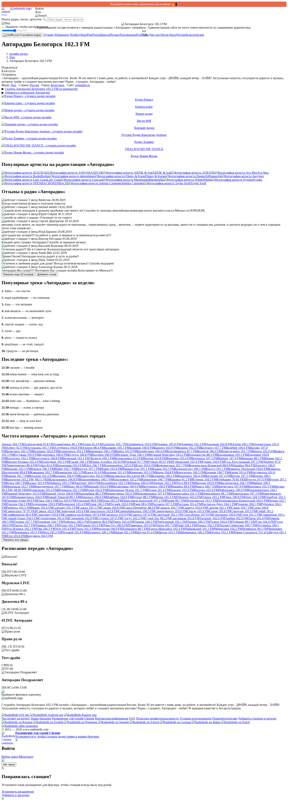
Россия (34, 85)
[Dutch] (235, 722)
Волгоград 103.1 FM (19, 458)
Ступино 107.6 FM (109, 518)
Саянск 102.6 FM (48, 511)
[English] (48, 722)
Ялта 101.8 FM (16, 536)
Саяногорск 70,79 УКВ (21, 511)
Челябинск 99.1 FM (255, 528)
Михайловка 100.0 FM (127, 486)
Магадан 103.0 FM (207, 483)
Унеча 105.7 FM (166, 525)
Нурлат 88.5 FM (143, 497)
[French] (145, 722)
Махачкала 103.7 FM (20, 486)
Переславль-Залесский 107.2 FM (144, 500)
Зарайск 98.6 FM (244, 465)
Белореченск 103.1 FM (74, 451)
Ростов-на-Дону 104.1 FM (219, 504)
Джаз (171, 34)
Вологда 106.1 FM (102, 458)
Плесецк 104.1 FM (18, 504)
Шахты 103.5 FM (169, 532)
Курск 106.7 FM (16, 483)
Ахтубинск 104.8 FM (68, 447)
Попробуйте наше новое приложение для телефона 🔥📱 (144, 4)
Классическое (195, 34)
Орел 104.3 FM (255, 497)
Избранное (61, 34)
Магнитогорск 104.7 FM (235, 483)
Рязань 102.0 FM (42, 507)
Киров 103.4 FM (240, 472)
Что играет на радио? (16, 718)
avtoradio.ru (82, 85)
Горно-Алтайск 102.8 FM (108, 461)
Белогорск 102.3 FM (19, 451)
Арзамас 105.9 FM (169, 444)
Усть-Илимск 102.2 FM (21, 528)
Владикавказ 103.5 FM (232, 454)
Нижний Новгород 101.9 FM (25, 493)
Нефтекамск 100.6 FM (233, 490)
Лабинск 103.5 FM (62, 483)
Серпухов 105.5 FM (244, 511)
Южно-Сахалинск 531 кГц (251, 532)
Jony (261, 176)
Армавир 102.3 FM (193, 444)
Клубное (81, 34)
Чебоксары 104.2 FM (228, 528)
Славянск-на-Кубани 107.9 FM (84, 514)
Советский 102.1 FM (169, 514)
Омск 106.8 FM (234, 497)
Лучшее (48, 34)
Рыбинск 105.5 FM (18, 507)
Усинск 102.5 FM (208, 525)
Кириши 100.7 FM (217, 472)
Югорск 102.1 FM (221, 532)
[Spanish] (114, 722)
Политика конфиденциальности (157, 718)
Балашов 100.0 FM (142, 447)
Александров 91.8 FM (39, 444)
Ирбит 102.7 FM (65, 469)
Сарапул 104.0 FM (195, 507)
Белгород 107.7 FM (213, 447)
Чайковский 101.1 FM (200, 528)
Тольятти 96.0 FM (101, 521)
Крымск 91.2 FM (181, 479)
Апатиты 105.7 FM (115, 444)
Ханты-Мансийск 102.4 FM (167, 528)
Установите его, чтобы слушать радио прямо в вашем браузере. (57, 734)
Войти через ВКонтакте (17, 756)
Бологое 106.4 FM (210, 451)
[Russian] (17, 722)
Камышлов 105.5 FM (71, 472)
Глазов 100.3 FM (80, 461)
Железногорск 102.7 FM (172, 465)
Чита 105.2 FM (52, 532)
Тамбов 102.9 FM (236, 518)
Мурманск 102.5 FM (71, 490)
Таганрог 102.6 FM (212, 518)
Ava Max (263, 172)
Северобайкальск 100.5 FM (137, 511)
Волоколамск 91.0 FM (129, 458)
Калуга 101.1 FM (217, 469)
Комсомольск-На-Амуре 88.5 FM (130, 476)
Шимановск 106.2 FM (195, 532)
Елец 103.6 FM (146, 465)
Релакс (115, 34)
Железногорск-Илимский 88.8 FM (210, 465)
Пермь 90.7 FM (176, 500)
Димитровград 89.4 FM (21, 465)
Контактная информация (111, 718)
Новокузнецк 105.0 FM (121, 493)
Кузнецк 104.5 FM (204, 479)
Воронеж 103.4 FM (179, 458)
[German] (176, 722)
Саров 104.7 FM (242, 507)
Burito (45, 176)
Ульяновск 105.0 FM (142, 525)
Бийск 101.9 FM (126, 451)
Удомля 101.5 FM (92, 525)
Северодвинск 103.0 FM (171, 511)
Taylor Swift (198, 183)
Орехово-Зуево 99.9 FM (22, 500)
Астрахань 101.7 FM (40, 447)
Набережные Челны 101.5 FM (127, 490)
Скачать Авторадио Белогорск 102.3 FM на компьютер (41, 89)
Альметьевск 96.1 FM (68, 444)
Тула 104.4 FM (265, 521)
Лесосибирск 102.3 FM (115, 483)
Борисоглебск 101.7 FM (237, 451)
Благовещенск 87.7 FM (182, 451)
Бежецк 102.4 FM (189, 447)
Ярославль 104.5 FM (39, 536)
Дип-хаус (155, 34)
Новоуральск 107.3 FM (247, 493)
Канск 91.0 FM (95, 472)
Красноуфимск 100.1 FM (96, 479)
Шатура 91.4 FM (147, 532)
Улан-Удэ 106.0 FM (116, 525)
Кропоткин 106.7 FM (156, 479)
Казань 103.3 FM (163, 469)
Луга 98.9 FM (186, 483)
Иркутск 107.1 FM (88, 469)
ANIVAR (97, 172)
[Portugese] (81, 722)
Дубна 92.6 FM (47, 465)
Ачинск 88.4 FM (93, 447)
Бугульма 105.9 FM (26, 454)
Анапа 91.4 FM (92, 444)
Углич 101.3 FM (70, 525)
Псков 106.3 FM (99, 504)
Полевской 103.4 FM (74, 504)
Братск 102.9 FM (264, 451)
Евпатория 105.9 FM (71, 465)
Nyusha (257, 179)
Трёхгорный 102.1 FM (172, 521)
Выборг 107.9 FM (230, 458)
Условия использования (195, 718)
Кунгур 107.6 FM (257, 479)
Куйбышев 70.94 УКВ (231, 479)
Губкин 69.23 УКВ (160, 461)
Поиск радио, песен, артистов (22, 19)
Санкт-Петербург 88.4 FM (141, 507)
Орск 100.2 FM (48, 500)
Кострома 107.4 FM (218, 476)
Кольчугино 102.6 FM (93, 476)
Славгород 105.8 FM (50, 514)
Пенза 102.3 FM (111, 500)
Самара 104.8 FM (112, 507)
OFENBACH (59, 183)
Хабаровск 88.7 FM (136, 528)
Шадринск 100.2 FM (100, 532)
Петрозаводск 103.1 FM (201, 500)
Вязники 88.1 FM (253, 458)
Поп (72, 34)
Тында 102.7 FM (25, 525)
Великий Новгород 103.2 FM (168, 454)
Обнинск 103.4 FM (189, 497)
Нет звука (9, 764)
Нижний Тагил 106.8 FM (61, 493)
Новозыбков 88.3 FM (92, 493)
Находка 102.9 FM (206, 490)
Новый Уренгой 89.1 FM (63, 497)
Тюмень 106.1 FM (47, 525)
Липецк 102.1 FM (165, 483)
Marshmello (156, 179)
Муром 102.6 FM (96, 490)
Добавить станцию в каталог (257, 718)
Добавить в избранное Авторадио (27, 92)
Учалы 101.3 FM (85, 528)
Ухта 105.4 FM (64, 528)
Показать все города (15, 539)
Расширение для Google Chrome (73, 718)
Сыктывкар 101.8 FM (185, 518)
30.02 (43, 172)
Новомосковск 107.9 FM (153, 493)
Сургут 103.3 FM (133, 518)
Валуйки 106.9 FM (104, 454)
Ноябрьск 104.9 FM (119, 497)
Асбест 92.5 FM (16, 447)
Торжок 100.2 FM (145, 521)
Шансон (105, 34)
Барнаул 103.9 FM (166, 447)
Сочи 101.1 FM (251, 514)
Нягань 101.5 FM (165, 497)
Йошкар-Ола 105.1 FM (137, 469)
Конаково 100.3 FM (165, 476)
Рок (89, 34)
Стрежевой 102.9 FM (83, 518)
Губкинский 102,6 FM (187, 461)
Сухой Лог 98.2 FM (158, 518)
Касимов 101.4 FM (117, 472)
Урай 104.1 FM (187, 525)
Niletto (207, 179)
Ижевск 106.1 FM (42, 469)
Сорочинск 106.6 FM (227, 514)
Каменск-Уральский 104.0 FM (248, 469)
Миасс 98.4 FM (77, 486)
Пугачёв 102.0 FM (122, 504)
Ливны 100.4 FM (141, 483)
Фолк (164, 34)
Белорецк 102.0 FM (46, 451)
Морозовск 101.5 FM (260, 486)
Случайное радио (30, 34)
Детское (180, 34)
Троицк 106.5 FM (198, 521)
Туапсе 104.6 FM (221, 521)
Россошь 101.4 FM (189, 504)
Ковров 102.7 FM (17, 476)
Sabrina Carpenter (132, 183)
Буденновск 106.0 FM (53, 454)
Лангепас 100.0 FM (87, 483)
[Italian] (206, 722)
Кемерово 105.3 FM (143, 472)
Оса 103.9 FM (67, 500)
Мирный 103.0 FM (99, 486)
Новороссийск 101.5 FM (186, 493)
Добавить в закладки (15, 795)
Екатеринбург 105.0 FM (120, 465)
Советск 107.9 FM (143, 514)
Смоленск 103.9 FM (118, 514)
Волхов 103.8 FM (155, 458)
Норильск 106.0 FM (93, 497)
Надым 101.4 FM (158, 490)
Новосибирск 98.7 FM (217, 493)
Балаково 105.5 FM (117, 447)
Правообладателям (224, 718)
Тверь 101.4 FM (258, 518)
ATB (211, 172)
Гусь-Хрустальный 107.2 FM (244, 461)
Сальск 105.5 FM (90, 507)
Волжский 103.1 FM (76, 458)
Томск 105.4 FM (123, 521)
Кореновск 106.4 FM (191, 476)
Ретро (96, 34)
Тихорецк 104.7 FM (50, 521)
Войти (39, 8)
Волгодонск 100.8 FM (47, 458)
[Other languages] (20, 725)
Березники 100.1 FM (102, 451)
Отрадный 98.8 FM (88, 500)
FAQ (132, 718)
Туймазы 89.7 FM (244, 521)
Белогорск (57, 85)
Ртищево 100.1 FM (248, 504)
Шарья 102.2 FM (125, 532)
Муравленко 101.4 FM (43, 490)
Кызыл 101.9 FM (38, 483)
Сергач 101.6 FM (198, 511)
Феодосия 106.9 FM (109, 528)
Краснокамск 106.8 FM (64, 479)
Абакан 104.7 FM (13, 444)
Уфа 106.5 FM (46, 528)
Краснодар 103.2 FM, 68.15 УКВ (27, 479)
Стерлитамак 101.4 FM (54, 518)
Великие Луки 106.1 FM (133, 454)
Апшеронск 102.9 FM (142, 444)
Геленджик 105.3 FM (56, 461)
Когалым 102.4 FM (41, 476)
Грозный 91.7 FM (136, 461)
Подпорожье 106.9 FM (46, 504)
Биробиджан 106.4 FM (152, 451)
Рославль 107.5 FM (164, 504)
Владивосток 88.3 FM (202, 454)
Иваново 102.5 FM (18, 469)
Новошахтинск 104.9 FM (30, 497)
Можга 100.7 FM (206, 486)
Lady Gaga (54, 179)
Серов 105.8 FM (220, 511)
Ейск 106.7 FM (94, 465)
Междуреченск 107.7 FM (50, 486)
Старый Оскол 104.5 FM (22, 518)
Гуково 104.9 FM (213, 461)
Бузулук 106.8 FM (80, 454)
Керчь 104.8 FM (166, 472)
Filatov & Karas (155, 176)
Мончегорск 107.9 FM (231, 486)
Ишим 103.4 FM (111, 469)
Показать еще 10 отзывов (18, 274)
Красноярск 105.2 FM (127, 479)
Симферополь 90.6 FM (21, 514)
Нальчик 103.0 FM (182, 490)
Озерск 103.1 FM (213, 497)
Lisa (100, 179)
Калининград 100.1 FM (190, 469)
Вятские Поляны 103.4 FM (24, 461)
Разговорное (128, 34)
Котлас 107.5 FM (242, 476)
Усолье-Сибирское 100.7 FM (238, 525)
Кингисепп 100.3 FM (191, 472)
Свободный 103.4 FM (74, 511)
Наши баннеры (41, 718)
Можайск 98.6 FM (182, 486)
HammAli (215, 176)
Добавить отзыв (46, 274)
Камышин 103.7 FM (44, 472)
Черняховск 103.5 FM (28, 532)
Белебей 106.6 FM (238, 447)
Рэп (138, 34)
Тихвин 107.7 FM (25, 521)
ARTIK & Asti (161, 172)
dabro (90, 176)
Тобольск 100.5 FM (76, 521)
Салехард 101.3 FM (66, 507)
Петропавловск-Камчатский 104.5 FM (242, 500)
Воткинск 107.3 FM (205, 458)
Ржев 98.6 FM (143, 504)
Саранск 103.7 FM (171, 507)
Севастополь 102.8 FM (103, 511)
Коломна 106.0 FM (66, 476)
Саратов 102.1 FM (219, 507)
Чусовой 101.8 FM (74, 532)
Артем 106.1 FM (243, 444)
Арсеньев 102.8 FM (219, 444)
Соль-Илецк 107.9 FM (198, 514)
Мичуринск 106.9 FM (156, 486)
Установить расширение (18, 791)
